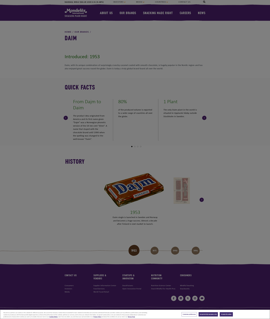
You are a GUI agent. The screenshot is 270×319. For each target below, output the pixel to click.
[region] (135, 314)
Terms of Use (131, 317)
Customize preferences (189, 314)
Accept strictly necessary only (208, 314)
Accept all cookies (226, 314)
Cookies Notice (53, 317)
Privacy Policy (97, 317)
